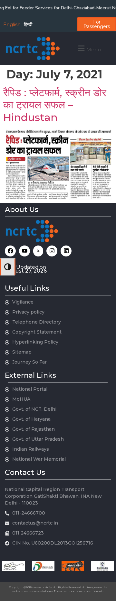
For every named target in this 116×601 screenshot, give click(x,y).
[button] (89, 49)
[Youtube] (24, 250)
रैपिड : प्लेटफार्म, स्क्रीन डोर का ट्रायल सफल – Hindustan (54, 105)
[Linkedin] (66, 250)
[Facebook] (10, 250)
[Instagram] (51, 250)
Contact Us (25, 472)
